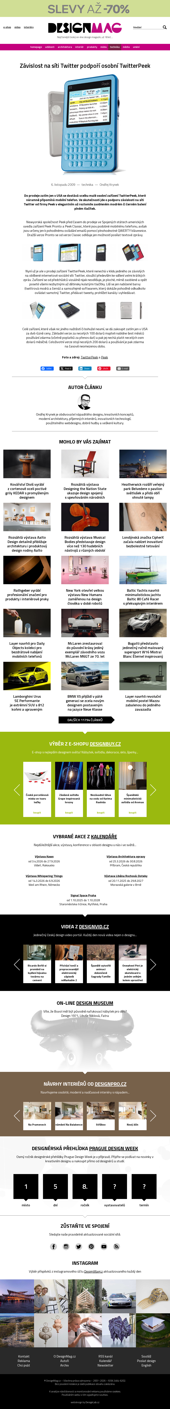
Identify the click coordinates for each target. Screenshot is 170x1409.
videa (17, 27)
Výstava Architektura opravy (126, 857)
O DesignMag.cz (65, 1356)
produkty (92, 47)
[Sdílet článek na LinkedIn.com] (85, 368)
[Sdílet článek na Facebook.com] (47, 368)
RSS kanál (105, 1356)
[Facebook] (53, 1246)
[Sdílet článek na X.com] (66, 368)
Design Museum (94, 1003)
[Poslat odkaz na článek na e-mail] (122, 368)
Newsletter (105, 1365)
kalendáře (104, 836)
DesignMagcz (93, 1271)
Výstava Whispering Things (44, 876)
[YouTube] (103, 1246)
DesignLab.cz (92, 1402)
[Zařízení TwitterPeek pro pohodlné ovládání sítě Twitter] (85, 124)
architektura (65, 47)
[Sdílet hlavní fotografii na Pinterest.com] (104, 368)
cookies (116, 1391)
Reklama (24, 1360)
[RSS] (116, 1246)
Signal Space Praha (83, 895)
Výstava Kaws (44, 857)
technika (115, 47)
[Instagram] (66, 1246)
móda (103, 47)
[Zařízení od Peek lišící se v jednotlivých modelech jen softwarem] (101, 310)
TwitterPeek (89, 357)
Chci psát (23, 1365)
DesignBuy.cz (105, 744)
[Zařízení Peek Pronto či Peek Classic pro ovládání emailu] (133, 253)
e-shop (7, 27)
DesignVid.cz (94, 926)
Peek (104, 357)
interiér (79, 47)
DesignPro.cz (111, 1084)
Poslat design (146, 1360)
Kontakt (24, 1356)
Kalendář (105, 1360)
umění (136, 47)
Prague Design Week (113, 1148)
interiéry (29, 27)
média (126, 47)
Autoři (64, 1360)
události (49, 47)
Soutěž (146, 1356)
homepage (36, 47)
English (146, 1365)
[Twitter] (78, 1246)
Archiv (64, 1365)
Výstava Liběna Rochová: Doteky (125, 876)
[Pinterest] (91, 1246)
